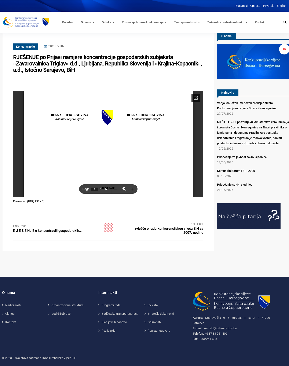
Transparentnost (185, 22)
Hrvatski (268, 5)
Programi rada (111, 305)
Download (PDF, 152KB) (28, 201)
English (281, 5)
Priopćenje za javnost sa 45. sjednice (242, 157)
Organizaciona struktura (67, 305)
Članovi (10, 313)
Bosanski (241, 5)
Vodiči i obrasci (61, 313)
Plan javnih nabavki (114, 322)
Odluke (106, 22)
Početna (67, 22)
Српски (255, 5)
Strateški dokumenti (161, 313)
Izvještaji (153, 305)
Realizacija (109, 330)
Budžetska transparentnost (120, 313)
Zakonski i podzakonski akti (225, 22)
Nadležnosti (13, 305)
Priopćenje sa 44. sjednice (234, 184)
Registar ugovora (159, 330)
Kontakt (260, 22)
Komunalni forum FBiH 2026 (236, 171)
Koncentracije (25, 46)
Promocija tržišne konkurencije (143, 22)
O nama (86, 22)
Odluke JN (154, 322)
